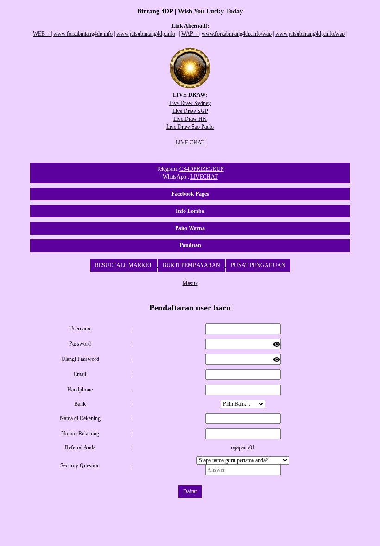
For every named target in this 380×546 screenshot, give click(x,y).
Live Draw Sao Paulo (190, 127)
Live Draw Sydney (190, 103)
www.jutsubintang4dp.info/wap (310, 34)
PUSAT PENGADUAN (258, 265)
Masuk (190, 283)
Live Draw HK (190, 119)
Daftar (190, 491)
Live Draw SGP (190, 111)
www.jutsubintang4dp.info (145, 34)
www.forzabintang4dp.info (83, 34)
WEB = (42, 34)
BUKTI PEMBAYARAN (191, 265)
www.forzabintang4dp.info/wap (237, 34)
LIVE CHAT (190, 142)
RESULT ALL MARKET (123, 265)
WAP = (190, 34)
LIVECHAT (204, 177)
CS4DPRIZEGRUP (201, 169)
